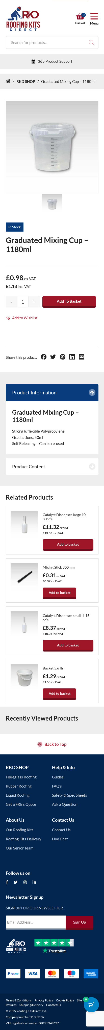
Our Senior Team (19, 848)
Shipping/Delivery (31, 1005)
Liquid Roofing (18, 795)
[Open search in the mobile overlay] (52, 42)
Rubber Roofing (19, 786)
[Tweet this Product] (53, 357)
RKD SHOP (17, 767)
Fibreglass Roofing (21, 777)
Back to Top (55, 744)
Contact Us (63, 820)
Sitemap (82, 1000)
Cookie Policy (65, 1000)
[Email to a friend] (82, 357)
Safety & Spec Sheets (69, 795)
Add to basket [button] (68, 544)
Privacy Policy (44, 1000)
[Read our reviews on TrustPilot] (58, 949)
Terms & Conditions (19, 1000)
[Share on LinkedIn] (72, 357)
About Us (15, 820)
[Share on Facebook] (44, 357)
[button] (22, 318)
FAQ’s (57, 786)
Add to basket (69, 301)
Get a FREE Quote (21, 804)
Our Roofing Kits (20, 829)
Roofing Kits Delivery (23, 839)
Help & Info (63, 767)
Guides (58, 777)
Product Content (28, 466)
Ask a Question (64, 804)
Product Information (34, 392)
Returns (11, 1005)
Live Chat (60, 839)
